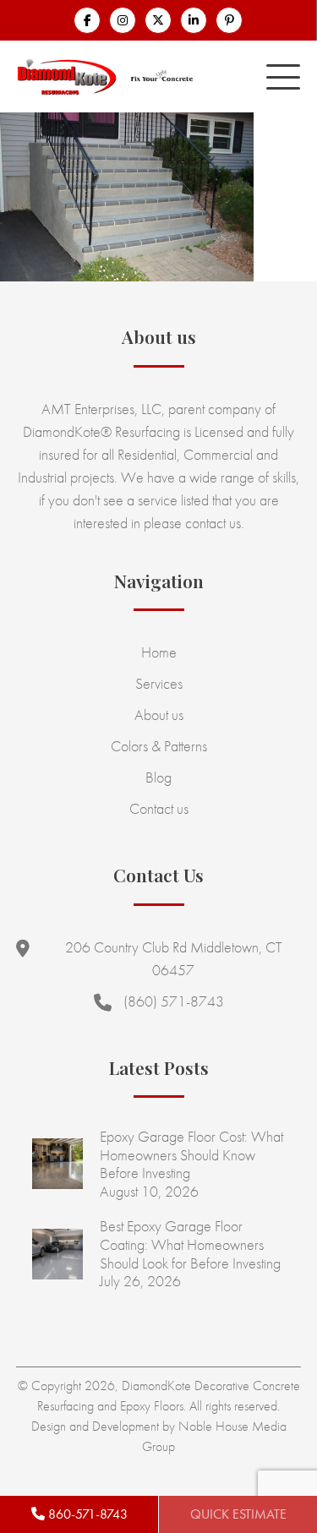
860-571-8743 (86, 1514)
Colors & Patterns (159, 746)
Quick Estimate (238, 1514)
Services (159, 683)
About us (158, 714)
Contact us (159, 808)
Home (159, 652)
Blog (158, 777)
